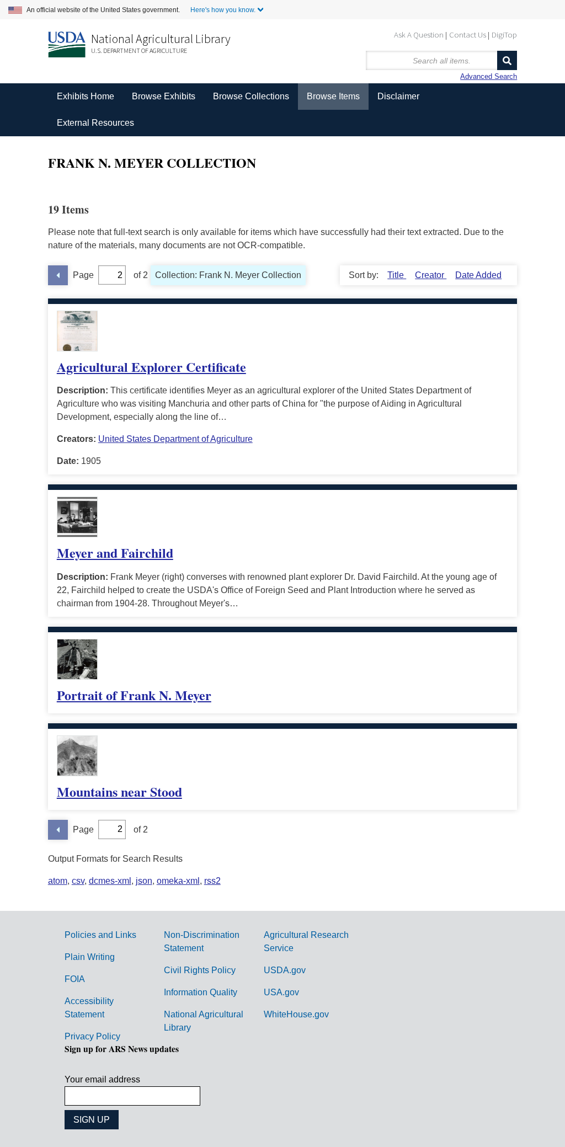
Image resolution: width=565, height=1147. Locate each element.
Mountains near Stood (119, 791)
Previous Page (58, 275)
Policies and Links (100, 935)
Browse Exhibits (163, 96)
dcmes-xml (110, 880)
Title (396, 275)
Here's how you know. (222, 10)
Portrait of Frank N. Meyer (134, 695)
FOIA (75, 979)
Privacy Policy (92, 1036)
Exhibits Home (85, 96)
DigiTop (504, 34)
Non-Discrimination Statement (201, 941)
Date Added (478, 275)
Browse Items (333, 96)
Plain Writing (90, 957)
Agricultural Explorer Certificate (151, 366)
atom (57, 880)
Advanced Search (488, 76)
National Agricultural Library (161, 38)
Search (507, 60)
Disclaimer (398, 96)
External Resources (95, 122)
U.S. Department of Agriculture (139, 50)
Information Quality (200, 992)
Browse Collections (251, 96)
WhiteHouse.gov (296, 1014)
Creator (430, 275)
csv (78, 880)
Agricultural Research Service (306, 941)
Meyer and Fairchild (115, 552)
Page (83, 275)
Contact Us (467, 34)
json (144, 880)
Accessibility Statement (89, 1007)
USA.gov (281, 992)
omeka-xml (178, 880)
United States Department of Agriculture (175, 439)
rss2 (212, 880)
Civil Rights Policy (200, 970)
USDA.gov (285, 970)
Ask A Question (419, 34)
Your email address (102, 1079)
